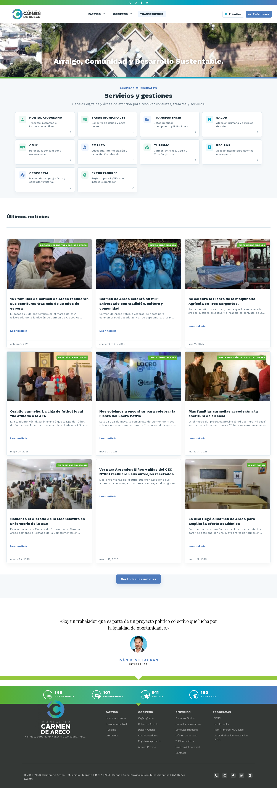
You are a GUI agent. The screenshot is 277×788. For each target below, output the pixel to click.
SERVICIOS (183, 712)
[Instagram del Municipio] (136, 3)
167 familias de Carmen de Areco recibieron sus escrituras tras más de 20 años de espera (49, 303)
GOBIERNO (120, 14)
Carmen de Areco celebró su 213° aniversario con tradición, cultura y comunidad (131, 303)
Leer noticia (18, 330)
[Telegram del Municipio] (250, 775)
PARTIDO (94, 14)
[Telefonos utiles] (130, 3)
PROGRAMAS (222, 712)
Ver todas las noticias (138, 579)
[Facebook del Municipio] (141, 3)
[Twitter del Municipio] (147, 3)
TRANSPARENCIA (151, 14)
